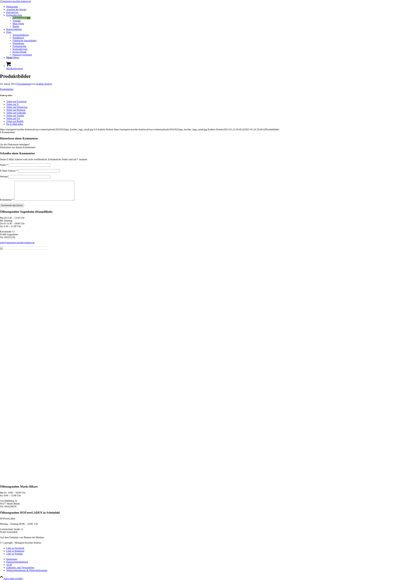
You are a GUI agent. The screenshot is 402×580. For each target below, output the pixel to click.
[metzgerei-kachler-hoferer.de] (15, 1)
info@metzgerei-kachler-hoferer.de (17, 242)
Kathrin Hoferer (44, 84)
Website (4, 176)
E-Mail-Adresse (9, 170)
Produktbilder (7, 89)
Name (4, 165)
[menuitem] (204, 6)
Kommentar (7, 199)
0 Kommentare (23, 84)
